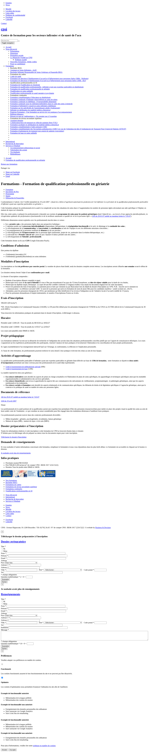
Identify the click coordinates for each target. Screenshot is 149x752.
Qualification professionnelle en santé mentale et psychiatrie (32, 93)
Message (5, 630)
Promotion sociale (16, 55)
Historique (14, 53)
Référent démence (17, 114)
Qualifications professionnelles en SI (19, 491)
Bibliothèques (15, 154)
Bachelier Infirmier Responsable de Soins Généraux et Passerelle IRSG (36, 72)
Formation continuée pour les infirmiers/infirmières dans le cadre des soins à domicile (41, 104)
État (41, 570)
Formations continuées (14, 489)
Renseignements (10, 594)
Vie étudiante (15, 152)
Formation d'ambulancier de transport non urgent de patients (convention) (37, 131)
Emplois (9, 3)
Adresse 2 (4, 567)
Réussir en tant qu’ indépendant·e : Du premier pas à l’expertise (33, 116)
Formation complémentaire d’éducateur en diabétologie (30, 97)
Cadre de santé (15, 76)
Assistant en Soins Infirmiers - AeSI (23, 70)
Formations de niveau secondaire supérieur (21, 487)
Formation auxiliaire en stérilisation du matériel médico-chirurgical (34, 125)
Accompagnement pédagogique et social (25, 148)
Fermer (4, 582)
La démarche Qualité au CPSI (21, 58)
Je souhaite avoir (16, 453)
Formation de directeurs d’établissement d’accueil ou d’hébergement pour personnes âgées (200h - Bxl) (48, 81)
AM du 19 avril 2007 (9, 401)
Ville (3, 570)
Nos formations (11, 480)
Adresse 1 (5, 565)
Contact (4, 23)
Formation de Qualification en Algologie (25, 85)
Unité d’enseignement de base (17, 369)
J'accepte (12, 750)
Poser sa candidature (17, 64)
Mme (5, 551)
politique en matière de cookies (44, 746)
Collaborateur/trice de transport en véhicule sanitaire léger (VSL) (34, 123)
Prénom (4, 556)
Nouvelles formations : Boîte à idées (23, 62)
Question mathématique (10, 577)
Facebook (9, 520)
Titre (3, 546)
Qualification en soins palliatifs (21, 91)
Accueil (8, 47)
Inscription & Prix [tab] (12, 192)
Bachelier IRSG (11, 483)
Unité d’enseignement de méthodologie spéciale (23, 367)
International (10, 142)
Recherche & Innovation (15, 144)
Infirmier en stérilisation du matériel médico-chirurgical (30, 110)
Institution (4, 627)
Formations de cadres (13, 485)
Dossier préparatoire (13, 541)
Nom (3, 553)
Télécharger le (13, 437)
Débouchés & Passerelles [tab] (15, 198)
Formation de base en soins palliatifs (23, 133)
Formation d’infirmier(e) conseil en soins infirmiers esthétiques (33, 106)
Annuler (4, 750)
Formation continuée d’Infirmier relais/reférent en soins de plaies (33, 100)
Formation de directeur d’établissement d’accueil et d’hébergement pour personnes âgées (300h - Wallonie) (49, 79)
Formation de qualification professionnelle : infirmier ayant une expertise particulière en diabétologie (47, 87)
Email (4, 558)
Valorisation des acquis (18, 150)
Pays (2, 563)
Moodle (8, 9)
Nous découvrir (11, 49)
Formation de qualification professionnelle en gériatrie (30, 89)
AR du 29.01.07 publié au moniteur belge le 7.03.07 (111, 216)
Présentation (14, 51)
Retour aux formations (9, 164)
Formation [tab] (9, 190)
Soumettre (5, 579)
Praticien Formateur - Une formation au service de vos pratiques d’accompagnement (41, 112)
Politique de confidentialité (15, 15)
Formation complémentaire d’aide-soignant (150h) (28, 127)
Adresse (4, 561)
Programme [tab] (10, 194)
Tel (2, 572)
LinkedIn (9, 522)
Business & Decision (103, 528)
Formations (10, 66)
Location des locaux (13, 11)
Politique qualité (21, 60)
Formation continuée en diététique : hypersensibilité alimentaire (33, 102)
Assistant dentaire (16, 121)
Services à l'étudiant (13, 146)
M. (4, 549)
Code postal (89, 570)
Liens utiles (10, 13)
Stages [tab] (8, 196)
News (8, 5)
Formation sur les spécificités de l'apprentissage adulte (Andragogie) (35, 108)
